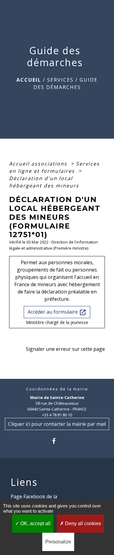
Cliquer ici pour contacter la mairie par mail (57, 424)
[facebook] (57, 441)
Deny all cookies (82, 523)
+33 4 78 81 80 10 (57, 415)
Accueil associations (39, 163)
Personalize (58, 541)
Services (60, 79)
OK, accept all (34, 523)
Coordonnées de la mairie (57, 389)
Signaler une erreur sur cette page (65, 349)
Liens (24, 482)
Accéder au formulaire (57, 312)
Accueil (28, 79)
